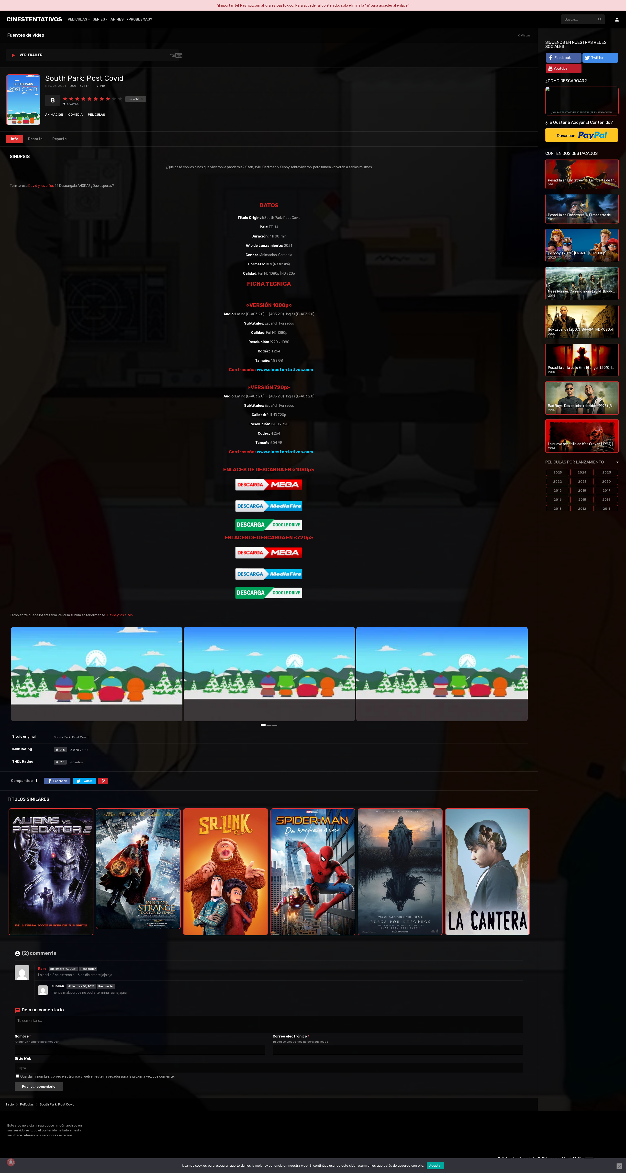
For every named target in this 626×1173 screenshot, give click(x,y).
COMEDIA (75, 114)
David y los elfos (41, 186)
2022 (557, 481)
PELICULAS (77, 19)
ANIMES (117, 19)
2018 (582, 490)
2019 (558, 490)
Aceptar (435, 1165)
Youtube (561, 68)
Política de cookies (553, 1158)
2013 (557, 508)
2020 (606, 481)
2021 (582, 481)
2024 (582, 472)
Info (14, 139)
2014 (606, 499)
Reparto (35, 139)
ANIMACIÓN (54, 114)
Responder (88, 968)
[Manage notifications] (11, 1162)
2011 (606, 508)
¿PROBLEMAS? (139, 19)
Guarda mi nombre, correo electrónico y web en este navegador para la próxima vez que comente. (97, 1076)
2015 (582, 499)
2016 (558, 499)
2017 (606, 490)
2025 (557, 472)
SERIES (99, 19)
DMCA (577, 1158)
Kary (42, 968)
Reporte (59, 139)
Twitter (597, 58)
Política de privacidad (516, 1158)
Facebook (562, 58)
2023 (606, 472)
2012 (582, 508)
